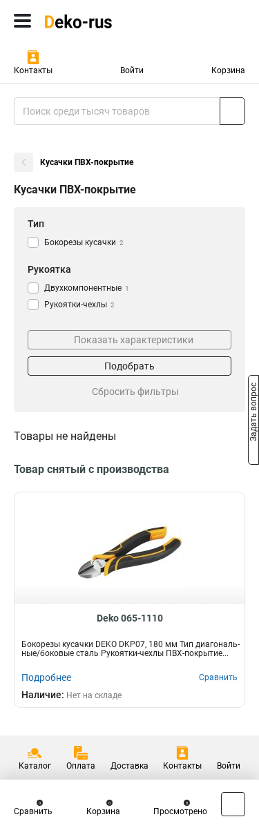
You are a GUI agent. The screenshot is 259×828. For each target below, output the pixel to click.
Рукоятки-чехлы (79, 304)
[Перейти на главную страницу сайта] (103, 20)
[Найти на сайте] (232, 111)
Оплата (80, 766)
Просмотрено (180, 811)
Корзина (228, 70)
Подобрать (129, 366)
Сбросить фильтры (135, 391)
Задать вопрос (253, 413)
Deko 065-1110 (130, 618)
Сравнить (33, 811)
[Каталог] (22, 21)
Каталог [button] (35, 766)
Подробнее (46, 677)
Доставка (129, 766)
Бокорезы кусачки (84, 242)
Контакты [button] (33, 70)
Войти (132, 70)
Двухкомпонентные (86, 288)
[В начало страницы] (233, 804)
